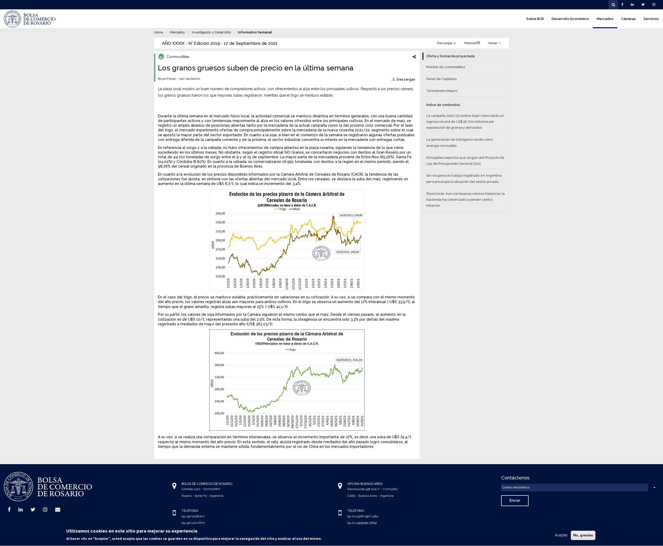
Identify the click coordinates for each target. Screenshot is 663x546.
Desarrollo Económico (570, 19)
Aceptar (561, 535)
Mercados (605, 19)
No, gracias (583, 535)
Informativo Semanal (255, 32)
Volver (493, 43)
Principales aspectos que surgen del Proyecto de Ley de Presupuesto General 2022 (465, 161)
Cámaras (628, 19)
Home (158, 32)
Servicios (651, 19)
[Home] (30, 18)
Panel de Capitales (441, 79)
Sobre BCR (535, 19)
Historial (470, 43)
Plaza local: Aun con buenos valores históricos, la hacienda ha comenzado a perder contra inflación (465, 199)
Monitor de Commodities (445, 67)
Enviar (514, 500)
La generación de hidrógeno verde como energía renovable (459, 142)
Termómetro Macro (441, 91)
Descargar (445, 43)
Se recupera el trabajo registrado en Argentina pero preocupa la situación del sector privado (464, 178)
